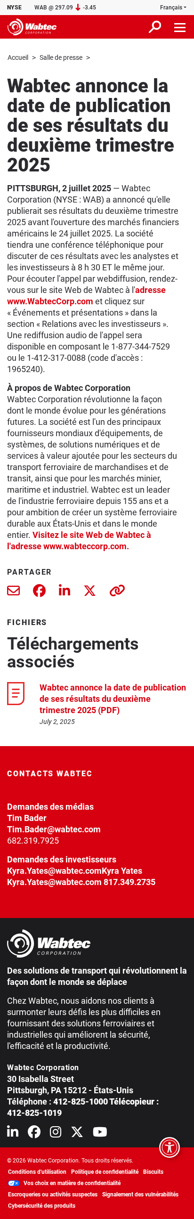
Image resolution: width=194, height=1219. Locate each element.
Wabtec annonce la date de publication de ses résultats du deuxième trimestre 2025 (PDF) (113, 699)
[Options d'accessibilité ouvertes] (169, 1147)
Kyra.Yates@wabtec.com (54, 871)
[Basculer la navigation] (180, 27)
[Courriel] (13, 592)
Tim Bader (27, 818)
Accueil (18, 57)
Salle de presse (61, 57)
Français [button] (171, 7)
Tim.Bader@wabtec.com (54, 829)
